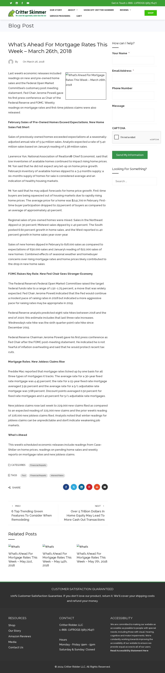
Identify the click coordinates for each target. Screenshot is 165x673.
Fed (24, 475)
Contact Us (15, 647)
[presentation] (136, 137)
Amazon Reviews (19, 636)
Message (118, 105)
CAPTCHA (118, 128)
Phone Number (122, 88)
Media (12, 641)
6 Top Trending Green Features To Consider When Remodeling (31, 513)
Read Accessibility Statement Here (129, 650)
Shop (151, 12)
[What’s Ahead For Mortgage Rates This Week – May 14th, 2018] (48, 546)
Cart (79, 15)
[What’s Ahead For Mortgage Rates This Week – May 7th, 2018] (82, 546)
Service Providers (60, 15)
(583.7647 (150, 3)
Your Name (120, 53)
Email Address (123, 70)
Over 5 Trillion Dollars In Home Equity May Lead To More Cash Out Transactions (84, 513)
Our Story (56, 9)
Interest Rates (57, 475)
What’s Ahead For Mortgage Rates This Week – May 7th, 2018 (92, 557)
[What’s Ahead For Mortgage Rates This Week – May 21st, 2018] (14, 546)
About (71, 9)
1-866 (129, 3)
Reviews (124, 9)
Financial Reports (38, 465)
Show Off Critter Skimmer (99, 9)
